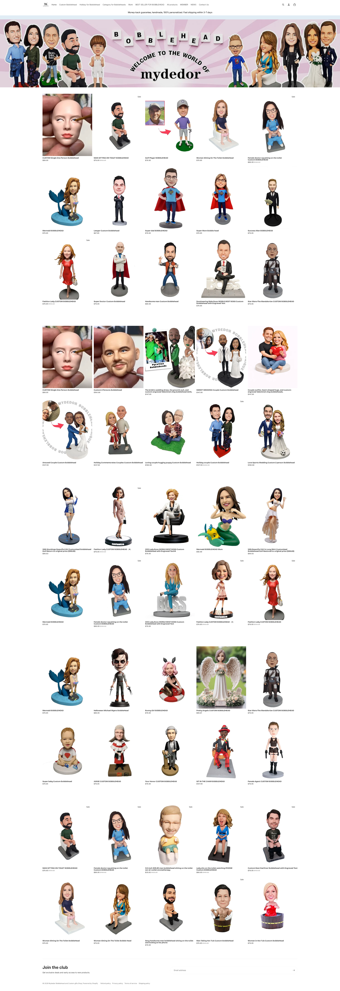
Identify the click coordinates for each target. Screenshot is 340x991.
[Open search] (283, 5)
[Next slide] (88, 125)
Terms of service (130, 983)
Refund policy (106, 983)
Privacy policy (117, 983)
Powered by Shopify (90, 983)
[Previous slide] (46, 125)
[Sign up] (293, 970)
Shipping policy (144, 983)
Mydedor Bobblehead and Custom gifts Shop (65, 983)
